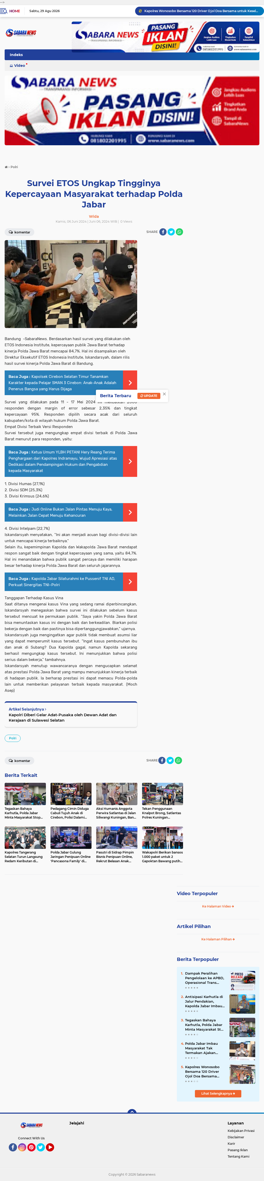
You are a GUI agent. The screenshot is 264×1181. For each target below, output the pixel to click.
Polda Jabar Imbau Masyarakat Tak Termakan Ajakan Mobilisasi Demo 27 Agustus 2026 (202, 1048)
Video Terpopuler (197, 893)
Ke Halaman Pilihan (217, 939)
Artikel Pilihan (194, 926)
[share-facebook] (163, 231)
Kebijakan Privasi (241, 1131)
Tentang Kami (238, 1156)
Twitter (43, 1153)
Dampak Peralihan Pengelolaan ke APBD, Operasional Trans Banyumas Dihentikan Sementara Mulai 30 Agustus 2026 (201, 11)
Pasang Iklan (238, 1150)
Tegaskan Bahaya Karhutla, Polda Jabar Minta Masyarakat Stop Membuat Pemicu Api (205, 1025)
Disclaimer (236, 1137)
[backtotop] (132, 1113)
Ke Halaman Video (217, 906)
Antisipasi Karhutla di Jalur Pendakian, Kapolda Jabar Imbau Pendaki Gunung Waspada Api (204, 1002)
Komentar (22, 232)
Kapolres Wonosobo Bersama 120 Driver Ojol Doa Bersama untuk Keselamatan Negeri (202, 1072)
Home (14, 11)
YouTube (53, 1153)
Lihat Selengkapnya (217, 1093)
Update (150, 396)
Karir (231, 1144)
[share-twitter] (171, 231)
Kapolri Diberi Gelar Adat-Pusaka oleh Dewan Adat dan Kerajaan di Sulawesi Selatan (63, 717)
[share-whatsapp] (179, 231)
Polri (12, 738)
